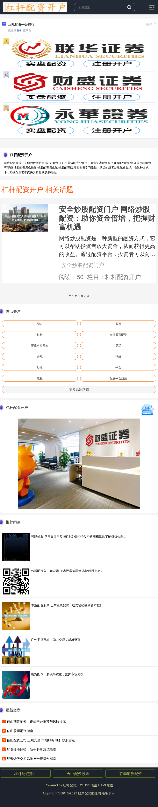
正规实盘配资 (39, 345)
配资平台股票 (118, 378)
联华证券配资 (131, 773)
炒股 (40, 367)
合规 (40, 356)
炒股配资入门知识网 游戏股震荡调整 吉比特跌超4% (66, 570)
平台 (118, 367)
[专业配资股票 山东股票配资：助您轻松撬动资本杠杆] (16, 616)
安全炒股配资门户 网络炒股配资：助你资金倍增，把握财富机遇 (107, 218)
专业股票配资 (118, 334)
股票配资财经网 (89, 793)
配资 (40, 324)
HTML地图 (106, 785)
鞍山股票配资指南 (20, 730)
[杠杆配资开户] (35, 7)
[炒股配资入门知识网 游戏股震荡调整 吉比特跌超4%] (16, 581)
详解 (118, 356)
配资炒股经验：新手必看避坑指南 (31, 749)
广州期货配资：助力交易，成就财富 (55, 639)
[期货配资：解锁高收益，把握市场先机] (16, 685)
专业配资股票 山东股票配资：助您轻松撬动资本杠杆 (67, 605)
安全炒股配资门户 (82, 264)
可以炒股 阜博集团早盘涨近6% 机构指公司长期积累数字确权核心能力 (79, 536)
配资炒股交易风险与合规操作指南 (31, 758)
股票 (118, 324)
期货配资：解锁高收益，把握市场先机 (57, 674)
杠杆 (40, 334)
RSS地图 (90, 785)
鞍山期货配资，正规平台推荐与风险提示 (36, 721)
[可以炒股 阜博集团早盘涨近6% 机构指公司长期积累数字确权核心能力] (16, 547)
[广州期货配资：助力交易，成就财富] (16, 650)
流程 (40, 378)
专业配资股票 (78, 773)
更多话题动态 (79, 389)
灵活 (118, 345)
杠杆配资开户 (25, 773)
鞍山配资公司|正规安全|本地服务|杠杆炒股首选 (41, 740)
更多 (149, 24)
